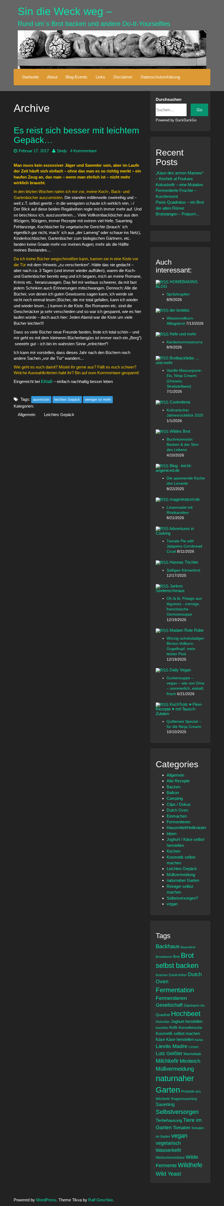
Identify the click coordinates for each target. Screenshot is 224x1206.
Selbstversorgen (177, 1111)
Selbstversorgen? (182, 898)
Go (199, 109)
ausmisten (41, 399)
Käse (160, 1039)
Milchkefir (167, 1061)
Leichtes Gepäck (59, 414)
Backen (173, 787)
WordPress (46, 1200)
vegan (172, 903)
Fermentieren (178, 821)
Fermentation (175, 990)
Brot (176, 957)
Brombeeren (164, 956)
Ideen (171, 833)
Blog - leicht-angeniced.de (174, 468)
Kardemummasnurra (184, 342)
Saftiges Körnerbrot (183, 570)
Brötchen (162, 975)
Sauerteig (165, 1104)
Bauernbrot (188, 947)
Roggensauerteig (184, 1098)
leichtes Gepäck (67, 399)
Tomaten (181, 1127)
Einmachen (177, 816)
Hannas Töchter (184, 562)
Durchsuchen (168, 99)
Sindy (62, 150)
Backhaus (167, 946)
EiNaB (47, 381)
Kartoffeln (162, 1027)
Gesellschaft (169, 1005)
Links (100, 77)
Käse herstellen (180, 1039)
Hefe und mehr (183, 334)
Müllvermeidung (181, 874)
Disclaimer (122, 77)
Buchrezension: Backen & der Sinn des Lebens (183, 444)
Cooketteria (180, 402)
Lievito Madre (171, 1046)
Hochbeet (186, 1013)
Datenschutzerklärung (160, 77)
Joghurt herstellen (186, 1021)
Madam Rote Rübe (187, 630)
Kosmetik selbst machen (178, 1033)
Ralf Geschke (100, 1200)
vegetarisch (168, 1143)
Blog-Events (76, 77)
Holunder (163, 1021)
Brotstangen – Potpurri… (178, 214)
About (52, 77)
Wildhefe (190, 1165)
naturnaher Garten (183, 880)
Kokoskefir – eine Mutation (179, 184)
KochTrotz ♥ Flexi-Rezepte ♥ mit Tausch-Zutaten (179, 709)
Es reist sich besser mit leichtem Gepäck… (76, 135)
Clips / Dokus (179, 804)
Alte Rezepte (178, 780)
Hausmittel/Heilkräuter (186, 827)
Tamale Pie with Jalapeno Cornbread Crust (184, 546)
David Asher (178, 975)
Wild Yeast (168, 1174)
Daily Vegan (180, 670)
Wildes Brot (180, 431)
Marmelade (192, 1054)
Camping (175, 798)
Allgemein (26, 414)
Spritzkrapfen (178, 294)
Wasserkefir (168, 1150)
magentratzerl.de (185, 499)
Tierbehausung (169, 1120)
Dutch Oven (177, 810)
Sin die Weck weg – (65, 11)
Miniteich (190, 1061)
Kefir (173, 1027)
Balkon (173, 792)
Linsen (193, 1047)
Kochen (173, 851)
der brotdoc (180, 310)
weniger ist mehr (98, 399)
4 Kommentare (83, 150)
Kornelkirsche (190, 1027)
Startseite (30, 77)
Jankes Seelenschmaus (170, 588)
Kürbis (199, 1039)
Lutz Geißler (169, 1053)
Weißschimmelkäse (170, 1157)
